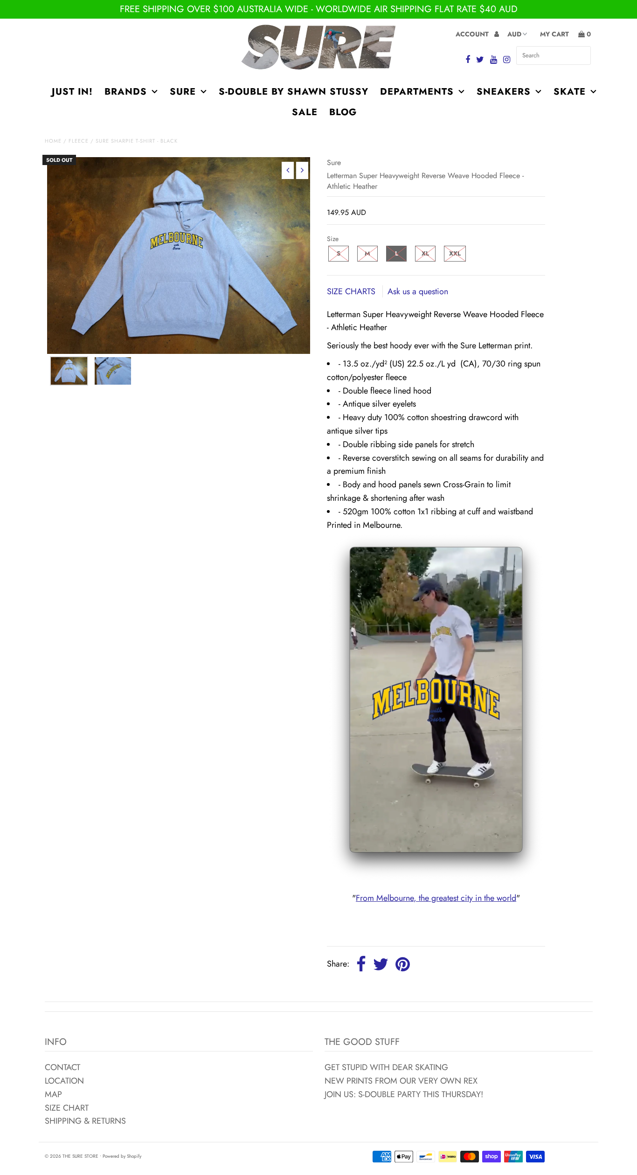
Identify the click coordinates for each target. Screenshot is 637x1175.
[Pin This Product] (402, 965)
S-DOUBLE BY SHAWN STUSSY (293, 91)
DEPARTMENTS (417, 91)
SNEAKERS (504, 91)
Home (53, 141)
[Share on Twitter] (380, 965)
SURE (183, 91)
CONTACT (62, 1067)
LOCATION (64, 1081)
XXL (455, 253)
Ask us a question (418, 291)
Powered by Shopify (122, 1156)
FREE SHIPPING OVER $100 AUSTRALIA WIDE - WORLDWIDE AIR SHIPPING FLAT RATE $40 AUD (319, 9)
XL (425, 253)
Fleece (79, 141)
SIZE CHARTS (352, 291)
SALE (305, 112)
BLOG (343, 112)
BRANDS (125, 91)
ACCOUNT (473, 34)
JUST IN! (72, 91)
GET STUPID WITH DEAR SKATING (386, 1067)
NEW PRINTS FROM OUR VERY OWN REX (401, 1081)
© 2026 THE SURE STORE (71, 1156)
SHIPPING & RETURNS (85, 1121)
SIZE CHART (67, 1108)
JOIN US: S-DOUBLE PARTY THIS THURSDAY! (404, 1094)
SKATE (570, 91)
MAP (53, 1094)
